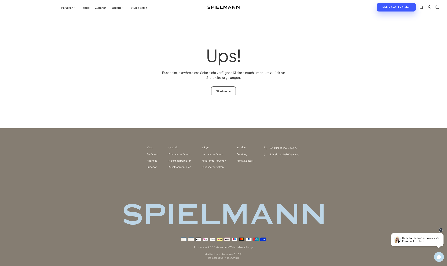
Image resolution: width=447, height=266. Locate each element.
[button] (421, 7)
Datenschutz (221, 247)
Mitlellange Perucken (214, 160)
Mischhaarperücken (179, 160)
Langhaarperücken (213, 166)
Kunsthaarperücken (179, 166)
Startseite (223, 91)
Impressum (200, 247)
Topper (85, 7)
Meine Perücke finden (396, 7)
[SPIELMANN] (223, 214)
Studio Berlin (139, 7)
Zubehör (100, 7)
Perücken (67, 7)
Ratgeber (116, 7)
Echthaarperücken (179, 154)
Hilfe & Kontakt (244, 160)
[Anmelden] (429, 7)
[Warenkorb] (437, 7)
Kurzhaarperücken (212, 154)
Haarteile (152, 160)
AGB (210, 247)
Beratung (241, 154)
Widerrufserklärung (241, 247)
